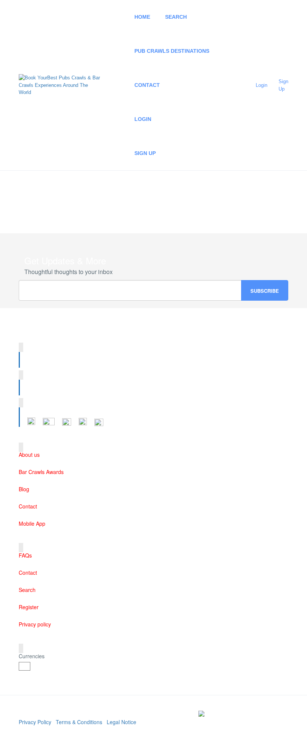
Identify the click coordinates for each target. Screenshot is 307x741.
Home (142, 17)
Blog (24, 489)
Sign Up (145, 153)
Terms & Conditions (79, 722)
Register (29, 607)
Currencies (32, 656)
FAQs (25, 555)
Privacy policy (35, 624)
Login (142, 119)
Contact (147, 85)
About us (29, 454)
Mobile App (32, 523)
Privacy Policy (35, 722)
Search (176, 17)
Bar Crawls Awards (41, 472)
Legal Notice (121, 722)
